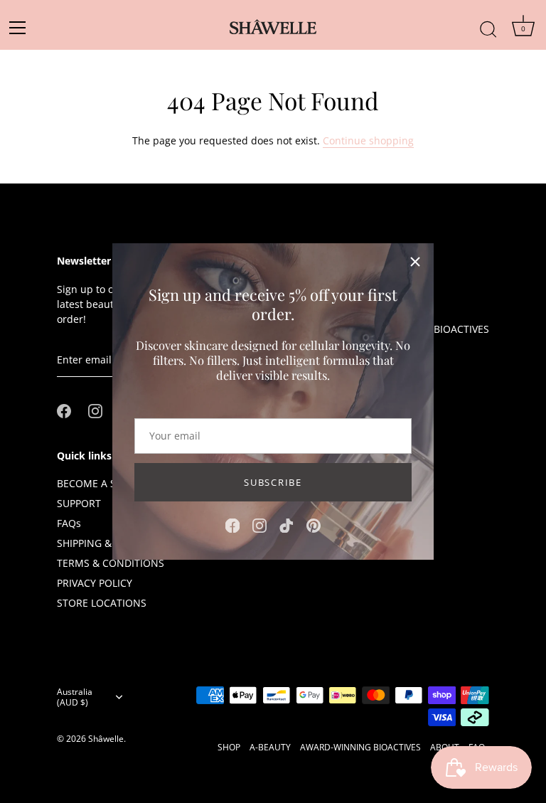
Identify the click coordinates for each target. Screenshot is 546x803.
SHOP (229, 747)
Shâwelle (106, 738)
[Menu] (22, 27)
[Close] (415, 261)
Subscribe (272, 482)
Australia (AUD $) (74, 697)
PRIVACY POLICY (94, 583)
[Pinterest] (313, 524)
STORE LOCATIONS (101, 603)
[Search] (488, 22)
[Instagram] (259, 524)
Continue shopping (368, 140)
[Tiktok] (286, 524)
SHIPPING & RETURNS (108, 543)
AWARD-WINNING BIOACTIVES (360, 747)
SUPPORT (79, 503)
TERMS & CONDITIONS (110, 563)
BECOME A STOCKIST (106, 483)
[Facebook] (232, 524)
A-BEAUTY (270, 747)
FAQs (69, 523)
